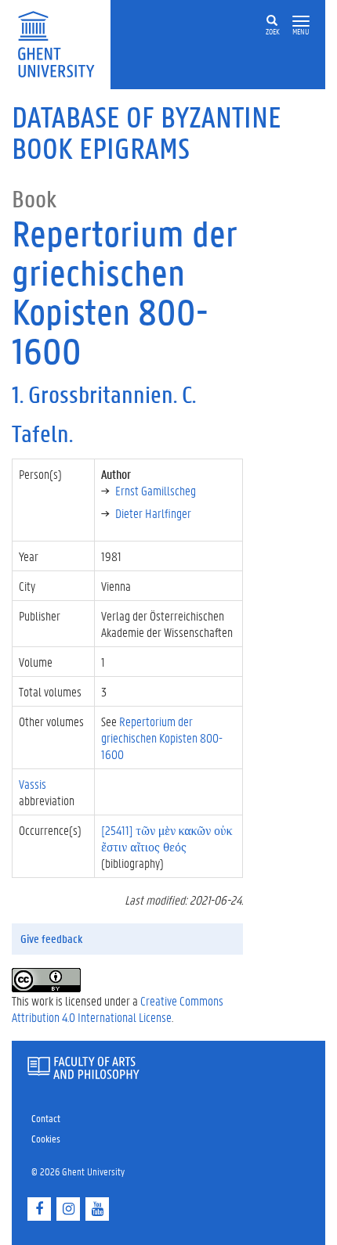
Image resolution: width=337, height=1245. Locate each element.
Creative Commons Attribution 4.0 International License (117, 1008)
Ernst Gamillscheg (155, 490)
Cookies (45, 1138)
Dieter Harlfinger (153, 513)
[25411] (166, 838)
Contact (45, 1117)
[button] (300, 21)
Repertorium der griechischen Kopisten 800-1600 (162, 737)
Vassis (32, 783)
